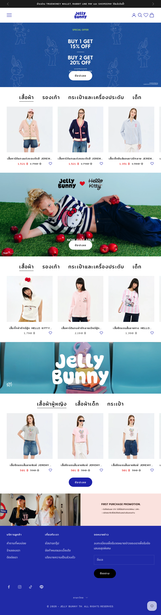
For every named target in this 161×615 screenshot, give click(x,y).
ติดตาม (105, 573)
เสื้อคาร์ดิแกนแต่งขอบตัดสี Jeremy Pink (29, 159)
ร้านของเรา (13, 550)
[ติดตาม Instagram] (20, 587)
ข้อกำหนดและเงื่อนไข (58, 550)
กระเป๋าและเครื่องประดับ (96, 97)
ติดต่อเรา (12, 557)
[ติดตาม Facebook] (9, 587)
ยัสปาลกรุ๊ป (52, 543)
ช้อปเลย (80, 75)
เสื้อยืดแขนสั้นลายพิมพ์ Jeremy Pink (80, 465)
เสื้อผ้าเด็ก (87, 404)
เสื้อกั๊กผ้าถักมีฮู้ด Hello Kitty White (29, 328)
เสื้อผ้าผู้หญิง (52, 404)
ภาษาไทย (78, 597)
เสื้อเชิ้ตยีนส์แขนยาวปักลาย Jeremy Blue (131, 159)
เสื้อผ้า (26, 97)
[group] (80, 510)
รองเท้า (51, 97)
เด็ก (137, 97)
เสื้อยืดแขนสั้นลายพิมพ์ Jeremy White (131, 465)
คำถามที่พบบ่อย (16, 543)
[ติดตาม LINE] (41, 587)
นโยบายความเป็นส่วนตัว (60, 557)
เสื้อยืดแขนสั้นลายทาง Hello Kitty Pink (131, 328)
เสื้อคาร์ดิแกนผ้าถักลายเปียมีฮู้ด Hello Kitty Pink (80, 328)
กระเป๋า (115, 404)
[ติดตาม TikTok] (31, 587)
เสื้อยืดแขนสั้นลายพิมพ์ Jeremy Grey (29, 465)
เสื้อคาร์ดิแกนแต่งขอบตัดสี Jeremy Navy (80, 159)
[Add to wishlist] (50, 163)
